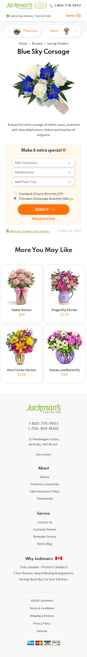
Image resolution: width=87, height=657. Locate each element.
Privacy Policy (42, 623)
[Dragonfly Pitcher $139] (64, 323)
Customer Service (44, 529)
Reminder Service (44, 537)
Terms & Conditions (42, 608)
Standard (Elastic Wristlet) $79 (41, 194)
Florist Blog (44, 544)
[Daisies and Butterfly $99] (64, 383)
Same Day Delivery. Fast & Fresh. (31, 16)
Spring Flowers (58, 43)
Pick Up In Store (43, 218)
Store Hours (43, 454)
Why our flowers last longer (29, 231)
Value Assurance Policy (45, 491)
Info (71, 199)
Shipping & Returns (42, 616)
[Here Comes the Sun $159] (22, 383)
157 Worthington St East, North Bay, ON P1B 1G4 (44, 441)
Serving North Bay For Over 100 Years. (43, 579)
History (44, 477)
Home (23, 43)
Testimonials (44, 499)
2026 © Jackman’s (42, 600)
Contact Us (44, 522)
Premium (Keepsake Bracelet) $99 (46, 198)
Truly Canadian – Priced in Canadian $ (44, 567)
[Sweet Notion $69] (22, 323)
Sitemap (42, 631)
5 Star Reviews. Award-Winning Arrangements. (44, 573)
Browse (37, 43)
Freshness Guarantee (44, 484)
